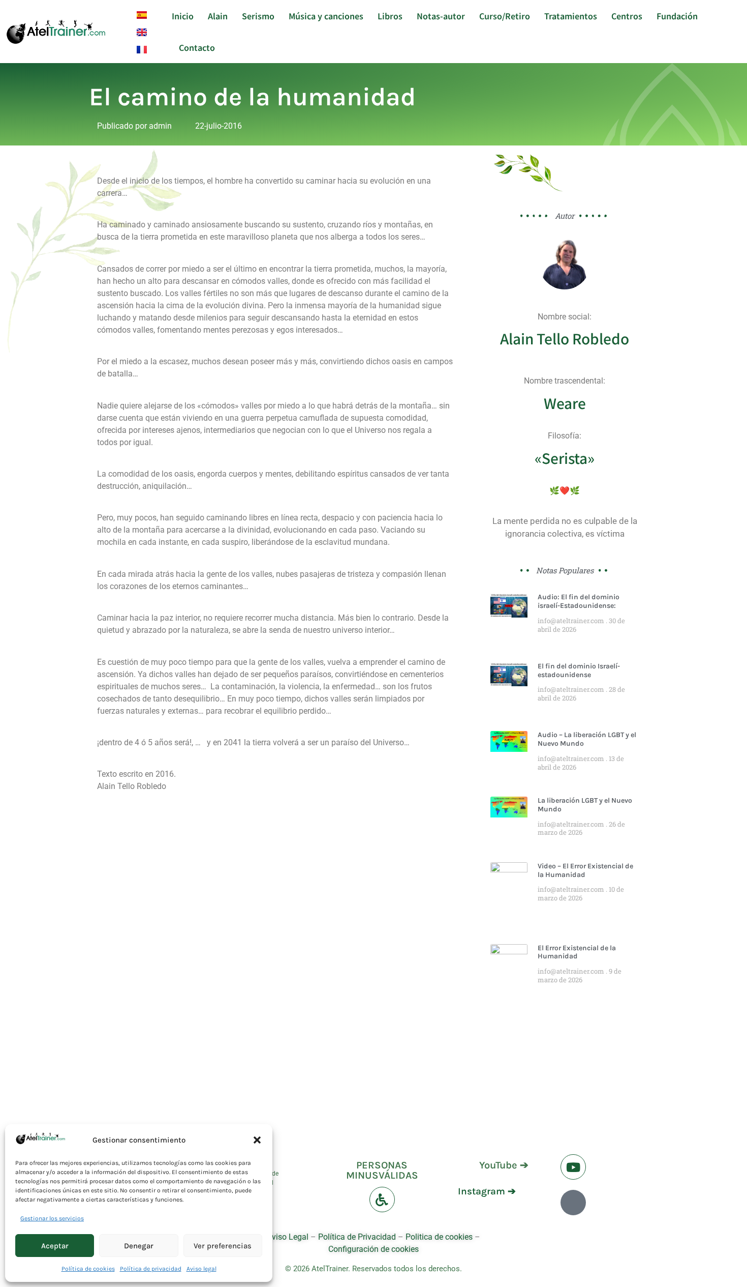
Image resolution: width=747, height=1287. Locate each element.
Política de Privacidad (357, 1237)
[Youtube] (573, 1167)
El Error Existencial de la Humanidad (577, 952)
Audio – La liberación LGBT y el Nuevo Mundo (587, 739)
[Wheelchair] (382, 1199)
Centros (626, 16)
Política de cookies (88, 1268)
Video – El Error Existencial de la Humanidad (585, 870)
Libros (390, 16)
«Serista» (565, 458)
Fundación (677, 16)
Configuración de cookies (373, 1249)
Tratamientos (570, 16)
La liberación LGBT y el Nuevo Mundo (585, 804)
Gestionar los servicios (52, 1218)
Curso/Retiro (504, 16)
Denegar (138, 1245)
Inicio (183, 16)
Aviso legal (201, 1268)
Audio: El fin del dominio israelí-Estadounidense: (578, 601)
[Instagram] (573, 1202)
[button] (257, 1140)
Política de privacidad (150, 1268)
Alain (218, 16)
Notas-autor (441, 16)
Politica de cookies (439, 1237)
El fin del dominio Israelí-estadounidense (579, 670)
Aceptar (55, 1245)
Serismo (258, 16)
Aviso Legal (288, 1237)
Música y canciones (326, 16)
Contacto (197, 47)
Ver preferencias (223, 1245)
